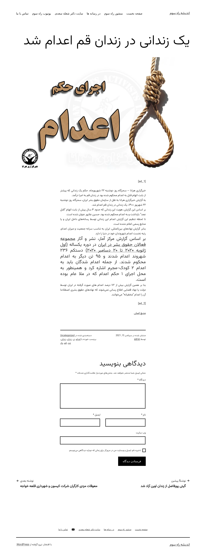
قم (65, 343)
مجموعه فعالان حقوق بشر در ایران (103, 241)
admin (137, 339)
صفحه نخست (134, 13)
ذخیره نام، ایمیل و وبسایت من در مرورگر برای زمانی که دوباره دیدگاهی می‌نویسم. (105, 450)
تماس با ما (22, 13)
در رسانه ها (93, 13)
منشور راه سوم (113, 13)
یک (61, 343)
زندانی (63, 339)
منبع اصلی (140, 313)
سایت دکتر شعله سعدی (69, 13)
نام (143, 415)
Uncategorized (67, 335)
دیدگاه (141, 380)
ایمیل (96, 415)
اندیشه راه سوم (180, 13)
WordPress (23, 545)
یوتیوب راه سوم (41, 13)
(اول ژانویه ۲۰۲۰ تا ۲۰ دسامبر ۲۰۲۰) (103, 247)
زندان (69, 339)
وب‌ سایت (141, 433)
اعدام (78, 339)
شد (69, 343)
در (74, 339)
